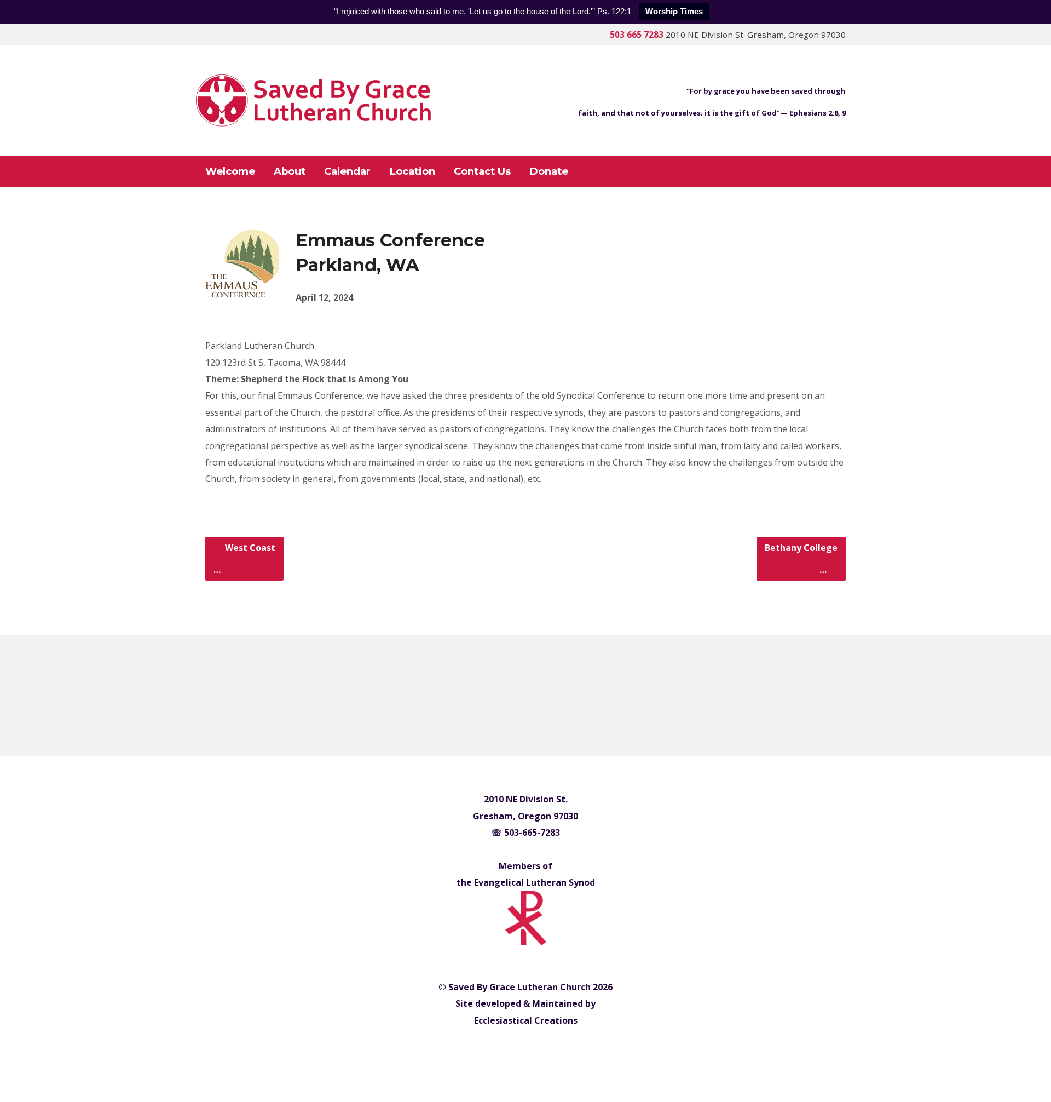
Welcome (230, 171)
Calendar (347, 171)
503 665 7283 (636, 34)
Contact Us (482, 171)
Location (412, 171)
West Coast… (244, 559)
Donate (548, 171)
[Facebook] (510, 696)
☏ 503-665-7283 (525, 833)
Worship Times (674, 11)
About (289, 171)
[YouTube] (541, 696)
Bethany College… (801, 559)
